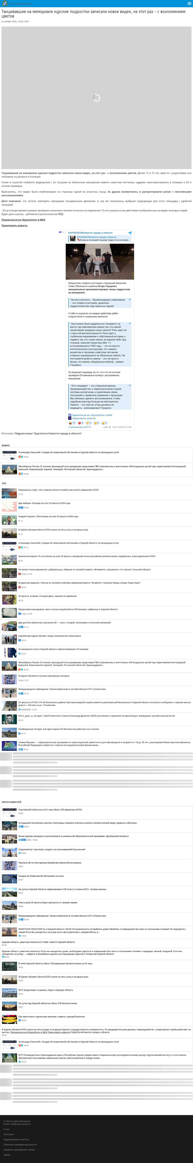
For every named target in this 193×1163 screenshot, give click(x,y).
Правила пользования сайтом (19, 1149)
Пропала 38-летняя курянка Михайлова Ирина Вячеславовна (50, 863)
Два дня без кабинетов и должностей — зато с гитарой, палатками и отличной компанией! (64, 622)
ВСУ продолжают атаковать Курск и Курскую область (46, 990)
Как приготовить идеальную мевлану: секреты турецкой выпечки (52, 1016)
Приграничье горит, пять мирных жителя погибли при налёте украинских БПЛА (58, 490)
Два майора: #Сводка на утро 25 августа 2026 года (44, 503)
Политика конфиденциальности (20, 1144)
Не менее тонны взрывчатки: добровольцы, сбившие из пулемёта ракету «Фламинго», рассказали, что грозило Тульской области (84, 569)
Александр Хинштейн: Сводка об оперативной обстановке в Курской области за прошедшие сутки (69, 452)
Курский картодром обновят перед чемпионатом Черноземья (49, 636)
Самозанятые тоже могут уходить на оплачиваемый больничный (52, 849)
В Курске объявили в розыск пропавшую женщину (43, 676)
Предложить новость (15, 225)
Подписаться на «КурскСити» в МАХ (23, 219)
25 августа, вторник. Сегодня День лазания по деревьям (47, 596)
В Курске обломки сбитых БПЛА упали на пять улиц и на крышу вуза (53, 529)
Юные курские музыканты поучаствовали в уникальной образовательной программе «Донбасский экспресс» (74, 836)
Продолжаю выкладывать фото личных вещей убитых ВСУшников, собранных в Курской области (68, 609)
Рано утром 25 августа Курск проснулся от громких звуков (48, 902)
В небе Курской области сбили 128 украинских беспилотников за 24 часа (55, 963)
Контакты (9, 1134)
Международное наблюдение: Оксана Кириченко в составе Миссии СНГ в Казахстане (62, 689)
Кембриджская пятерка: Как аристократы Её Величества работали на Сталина (58, 729)
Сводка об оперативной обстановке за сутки (41, 876)
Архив (7, 1154)
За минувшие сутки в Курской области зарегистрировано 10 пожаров (53, 649)
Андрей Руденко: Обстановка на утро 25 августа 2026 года (48, 516)
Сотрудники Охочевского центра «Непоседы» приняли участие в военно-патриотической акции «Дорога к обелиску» (78, 823)
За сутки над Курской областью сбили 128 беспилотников (48, 1003)
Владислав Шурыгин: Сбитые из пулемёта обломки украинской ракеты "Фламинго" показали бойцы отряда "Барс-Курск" (79, 583)
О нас (6, 1129)
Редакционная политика (16, 1139)
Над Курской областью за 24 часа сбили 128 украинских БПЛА (50, 809)
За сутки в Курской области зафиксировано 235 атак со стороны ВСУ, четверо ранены (62, 889)
